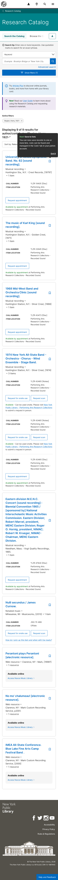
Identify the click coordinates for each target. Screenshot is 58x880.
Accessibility (49, 824)
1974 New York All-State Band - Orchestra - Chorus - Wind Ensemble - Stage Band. (26, 358)
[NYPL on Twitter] (40, 818)
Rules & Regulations (46, 834)
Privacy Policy (48, 829)
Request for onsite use (18, 398)
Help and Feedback (47, 877)
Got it (53, 153)
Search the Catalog (14, 36)
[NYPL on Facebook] (34, 818)
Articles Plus (18, 86)
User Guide (28, 101)
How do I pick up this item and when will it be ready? (29, 640)
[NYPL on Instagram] (46, 818)
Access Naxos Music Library (20, 678)
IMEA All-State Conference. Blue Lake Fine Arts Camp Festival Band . (23, 748)
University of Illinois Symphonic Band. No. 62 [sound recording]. (26, 160)
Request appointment (17, 200)
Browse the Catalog (40, 36)
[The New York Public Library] (3, 4)
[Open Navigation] (53, 4)
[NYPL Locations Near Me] (37, 4)
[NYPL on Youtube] (52, 818)
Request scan (39, 398)
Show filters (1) (31, 73)
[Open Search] (45, 4)
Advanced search (47, 67)
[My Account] (29, 4)
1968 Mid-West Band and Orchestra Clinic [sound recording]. (22, 292)
